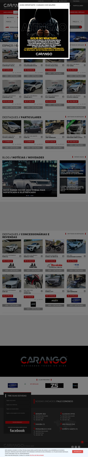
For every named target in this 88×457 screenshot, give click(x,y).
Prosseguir (77, 451)
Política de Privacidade (37, 455)
